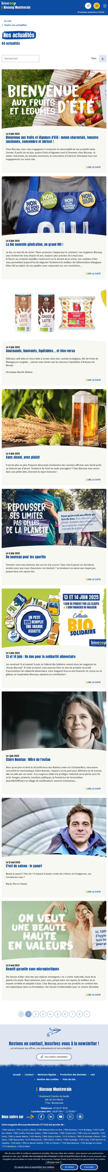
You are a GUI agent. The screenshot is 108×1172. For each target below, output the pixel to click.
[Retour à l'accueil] (9, 3)
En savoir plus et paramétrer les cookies (34, 1167)
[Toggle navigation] (104, 7)
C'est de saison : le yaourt (24, 866)
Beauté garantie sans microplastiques (32, 969)
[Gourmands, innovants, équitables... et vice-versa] (54, 313)
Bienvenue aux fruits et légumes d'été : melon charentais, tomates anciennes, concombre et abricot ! (52, 139)
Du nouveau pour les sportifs (26, 557)
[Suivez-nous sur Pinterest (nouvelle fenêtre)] (80, 1116)
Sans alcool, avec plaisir (23, 457)
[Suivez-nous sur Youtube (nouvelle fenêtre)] (60, 1116)
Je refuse (69, 1167)
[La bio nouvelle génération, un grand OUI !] (54, 206)
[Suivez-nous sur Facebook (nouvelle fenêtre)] (41, 1116)
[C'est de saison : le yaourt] (54, 828)
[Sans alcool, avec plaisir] (54, 419)
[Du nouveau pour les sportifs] (54, 519)
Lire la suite (94, 167)
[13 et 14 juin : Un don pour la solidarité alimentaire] (54, 619)
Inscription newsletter (56, 1057)
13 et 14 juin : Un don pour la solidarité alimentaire (41, 657)
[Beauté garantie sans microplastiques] (54, 931)
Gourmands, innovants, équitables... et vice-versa (40, 351)
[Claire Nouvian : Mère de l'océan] (54, 721)
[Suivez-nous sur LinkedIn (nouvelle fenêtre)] (50, 1116)
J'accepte (89, 1167)
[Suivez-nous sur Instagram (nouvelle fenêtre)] (70, 1116)
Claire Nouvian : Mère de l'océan (28, 760)
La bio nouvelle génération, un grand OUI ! (34, 244)
